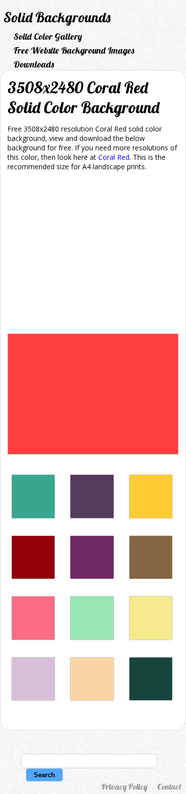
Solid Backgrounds (57, 17)
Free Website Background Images (73, 50)
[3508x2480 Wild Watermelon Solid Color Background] (33, 637)
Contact (169, 787)
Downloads (33, 64)
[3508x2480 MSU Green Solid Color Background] (151, 698)
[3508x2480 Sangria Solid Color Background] (33, 576)
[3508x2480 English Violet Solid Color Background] (92, 516)
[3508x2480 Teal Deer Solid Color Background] (92, 637)
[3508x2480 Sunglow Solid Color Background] (151, 516)
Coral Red (113, 157)
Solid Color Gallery (47, 36)
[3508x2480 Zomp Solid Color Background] (33, 516)
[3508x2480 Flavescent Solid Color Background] (151, 637)
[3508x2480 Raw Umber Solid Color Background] (151, 576)
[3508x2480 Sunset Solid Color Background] (92, 698)
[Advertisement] (93, 254)
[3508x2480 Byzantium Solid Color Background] (92, 576)
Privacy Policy (124, 787)
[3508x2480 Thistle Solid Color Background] (33, 698)
